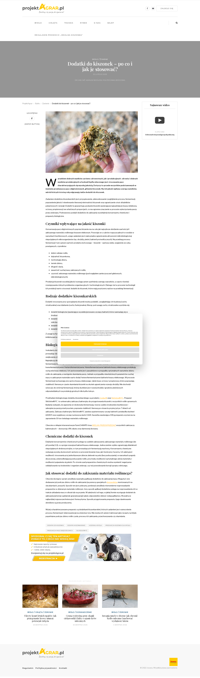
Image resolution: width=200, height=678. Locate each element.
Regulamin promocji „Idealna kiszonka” (59, 35)
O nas (97, 23)
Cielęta (53, 23)
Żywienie (104, 59)
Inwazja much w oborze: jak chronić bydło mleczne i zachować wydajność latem (120, 618)
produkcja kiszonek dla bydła (117, 525)
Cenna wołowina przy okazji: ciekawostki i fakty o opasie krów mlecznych (80, 618)
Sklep (110, 23)
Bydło (38, 23)
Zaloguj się (167, 8)
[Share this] (32, 118)
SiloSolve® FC (81, 530)
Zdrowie (48, 612)
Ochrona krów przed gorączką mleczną (159, 135)
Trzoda (68, 23)
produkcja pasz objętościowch (60, 530)
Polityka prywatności (46, 668)
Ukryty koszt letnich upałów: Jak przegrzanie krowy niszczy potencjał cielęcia (40, 618)
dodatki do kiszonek (55, 525)
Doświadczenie (84, 612)
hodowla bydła (95, 525)
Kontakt (63, 668)
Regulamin (27, 668)
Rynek (83, 23)
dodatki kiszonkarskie (76, 525)
